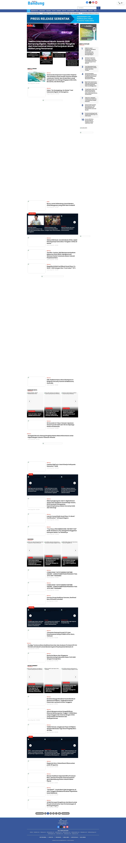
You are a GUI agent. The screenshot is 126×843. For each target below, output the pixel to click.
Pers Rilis (90, 10)
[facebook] (87, 3)
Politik (54, 10)
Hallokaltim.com (59, 833)
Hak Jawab (83, 837)
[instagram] (93, 3)
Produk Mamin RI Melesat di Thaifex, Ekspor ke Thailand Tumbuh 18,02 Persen (80, 13)
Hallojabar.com (83, 832)
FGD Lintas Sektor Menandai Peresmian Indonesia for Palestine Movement (35, 562)
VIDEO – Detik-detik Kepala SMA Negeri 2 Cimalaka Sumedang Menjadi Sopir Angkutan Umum (36, 752)
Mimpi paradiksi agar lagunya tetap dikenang (68, 622)
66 (59, 813)
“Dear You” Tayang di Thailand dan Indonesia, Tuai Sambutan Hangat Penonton (91, 99)
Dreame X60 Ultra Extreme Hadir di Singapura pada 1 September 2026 (89, 121)
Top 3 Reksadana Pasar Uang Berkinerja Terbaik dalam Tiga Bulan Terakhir (90, 68)
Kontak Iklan (74, 837)
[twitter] (90, 3)
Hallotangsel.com (51, 833)
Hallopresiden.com (75, 832)
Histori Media (43, 837)
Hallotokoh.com (58, 832)
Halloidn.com (37, 832)
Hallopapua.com (67, 833)
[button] (77, 37)
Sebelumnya (39, 813)
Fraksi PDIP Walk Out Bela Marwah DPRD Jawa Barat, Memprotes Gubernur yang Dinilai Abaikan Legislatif (51, 490)
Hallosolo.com (75, 833)
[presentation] (30, 222)
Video (95, 10)
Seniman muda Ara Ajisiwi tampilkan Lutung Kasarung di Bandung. (69, 413)
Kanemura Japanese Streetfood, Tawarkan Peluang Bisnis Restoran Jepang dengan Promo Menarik (90, 60)
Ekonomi (59, 10)
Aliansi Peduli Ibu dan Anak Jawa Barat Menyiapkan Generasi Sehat (67, 229)
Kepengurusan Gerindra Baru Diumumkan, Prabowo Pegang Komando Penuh (35, 490)
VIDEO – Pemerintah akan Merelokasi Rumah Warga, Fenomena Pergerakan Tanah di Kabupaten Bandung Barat (52, 753)
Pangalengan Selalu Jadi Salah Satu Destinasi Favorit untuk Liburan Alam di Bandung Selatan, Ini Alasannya (35, 623)
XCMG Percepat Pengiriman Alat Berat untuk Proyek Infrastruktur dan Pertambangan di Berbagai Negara (90, 51)
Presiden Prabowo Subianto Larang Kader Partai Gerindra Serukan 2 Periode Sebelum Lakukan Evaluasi (68, 490)
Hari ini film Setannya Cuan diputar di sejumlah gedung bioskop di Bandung (52, 413)
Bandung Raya (34, 10)
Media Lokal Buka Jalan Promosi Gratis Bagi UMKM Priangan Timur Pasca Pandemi (52, 229)
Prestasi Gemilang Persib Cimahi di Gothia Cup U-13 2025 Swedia (91, 114)
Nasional (48, 10)
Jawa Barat (42, 10)
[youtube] (96, 3)
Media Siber (66, 837)
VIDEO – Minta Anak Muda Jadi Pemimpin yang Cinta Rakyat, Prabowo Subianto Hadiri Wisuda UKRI (68, 753)
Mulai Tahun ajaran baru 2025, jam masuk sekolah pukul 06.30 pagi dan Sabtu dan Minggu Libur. (91, 83)
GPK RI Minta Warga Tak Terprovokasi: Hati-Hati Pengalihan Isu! (69, 562)
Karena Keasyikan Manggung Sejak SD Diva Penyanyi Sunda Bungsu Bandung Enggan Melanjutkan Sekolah (91, 76)
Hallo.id (31, 832)
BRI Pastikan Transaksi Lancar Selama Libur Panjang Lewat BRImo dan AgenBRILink (42, 13)
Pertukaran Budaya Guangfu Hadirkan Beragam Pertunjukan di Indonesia (48, 47)
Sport (77, 10)
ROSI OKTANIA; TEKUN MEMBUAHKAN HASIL (34, 414)
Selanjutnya (65, 813)
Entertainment (71, 10)
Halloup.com (43, 832)
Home (28, 10)
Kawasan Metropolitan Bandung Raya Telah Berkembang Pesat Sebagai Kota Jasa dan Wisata (90, 107)
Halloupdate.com (50, 832)
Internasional (83, 10)
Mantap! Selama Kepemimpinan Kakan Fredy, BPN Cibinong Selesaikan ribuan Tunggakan (36, 229)
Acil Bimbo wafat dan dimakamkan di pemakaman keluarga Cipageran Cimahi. (52, 561)
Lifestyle (64, 10)
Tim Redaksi (58, 837)
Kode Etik (51, 837)
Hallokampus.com (66, 832)
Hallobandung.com (92, 832)
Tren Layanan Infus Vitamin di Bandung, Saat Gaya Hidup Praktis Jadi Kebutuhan (52, 623)
